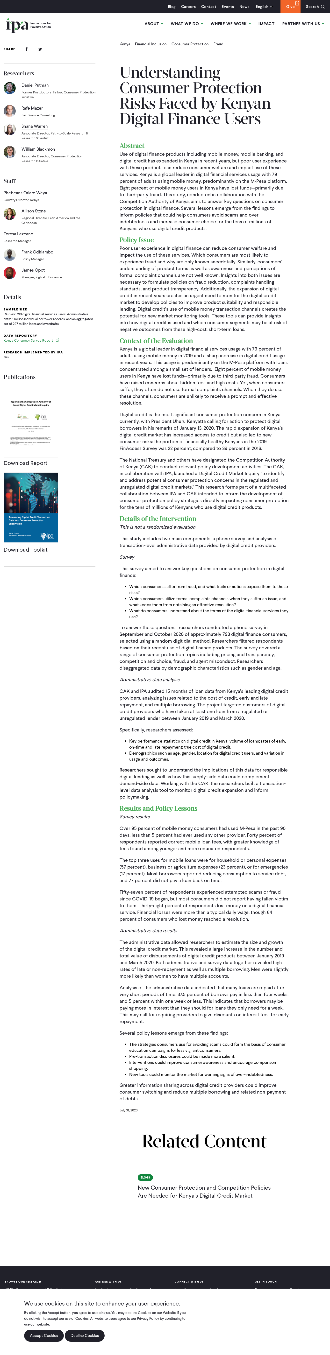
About (153, 23)
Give (290, 6)
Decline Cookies (85, 1335)
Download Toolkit (26, 549)
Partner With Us (302, 23)
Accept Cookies (44, 1335)
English (262, 6)
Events (228, 6)
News (244, 6)
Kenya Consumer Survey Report (28, 340)
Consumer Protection (190, 44)
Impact (266, 23)
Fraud (218, 44)
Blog (172, 6)
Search (312, 6)
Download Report (26, 463)
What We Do (186, 23)
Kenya (125, 44)
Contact (208, 6)
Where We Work (229, 23)
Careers (188, 6)
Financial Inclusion (151, 44)
